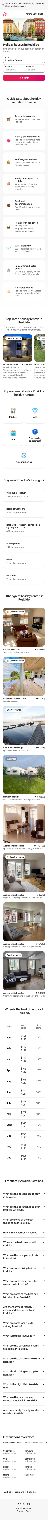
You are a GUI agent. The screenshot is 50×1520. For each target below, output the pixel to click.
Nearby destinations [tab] (12, 1442)
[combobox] (24, 60)
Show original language (15, 6)
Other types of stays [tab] (34, 1442)
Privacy (20, 1511)
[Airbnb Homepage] (5, 14)
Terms (28, 1511)
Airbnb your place (34, 14)
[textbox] (13, 69)
